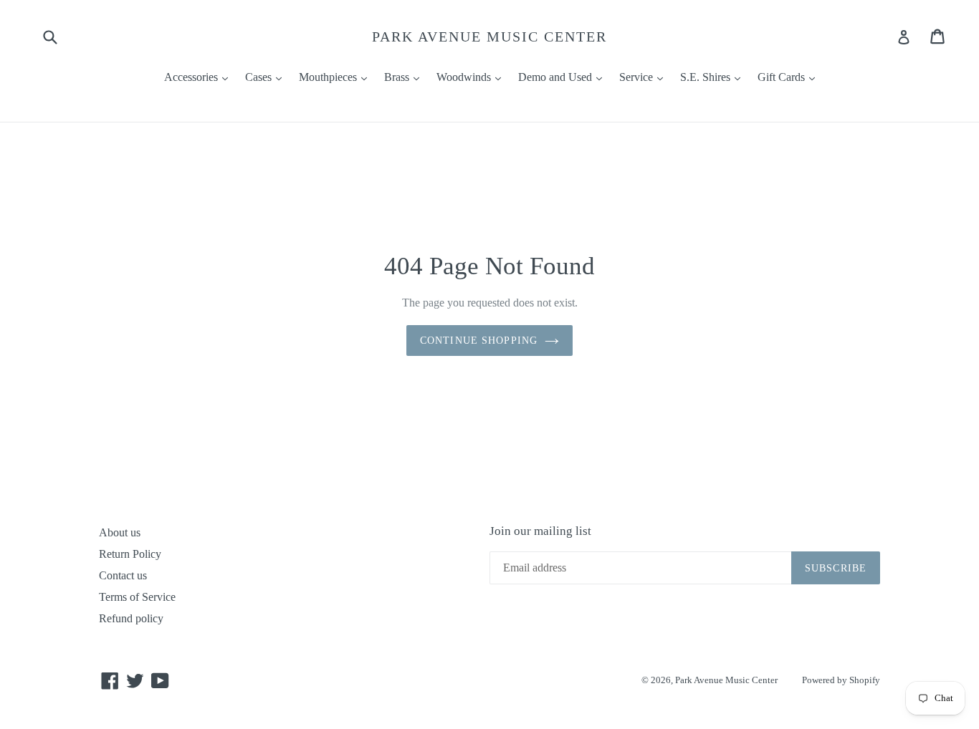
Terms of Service (137, 597)
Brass (405, 76)
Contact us (123, 575)
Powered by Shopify (841, 680)
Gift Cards (790, 76)
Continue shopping (479, 340)
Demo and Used (563, 76)
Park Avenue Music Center (489, 36)
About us (119, 532)
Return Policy (130, 554)
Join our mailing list (540, 531)
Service (644, 76)
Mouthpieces (336, 76)
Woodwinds (472, 76)
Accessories (199, 76)
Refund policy (131, 618)
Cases (267, 76)
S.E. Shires (714, 76)
